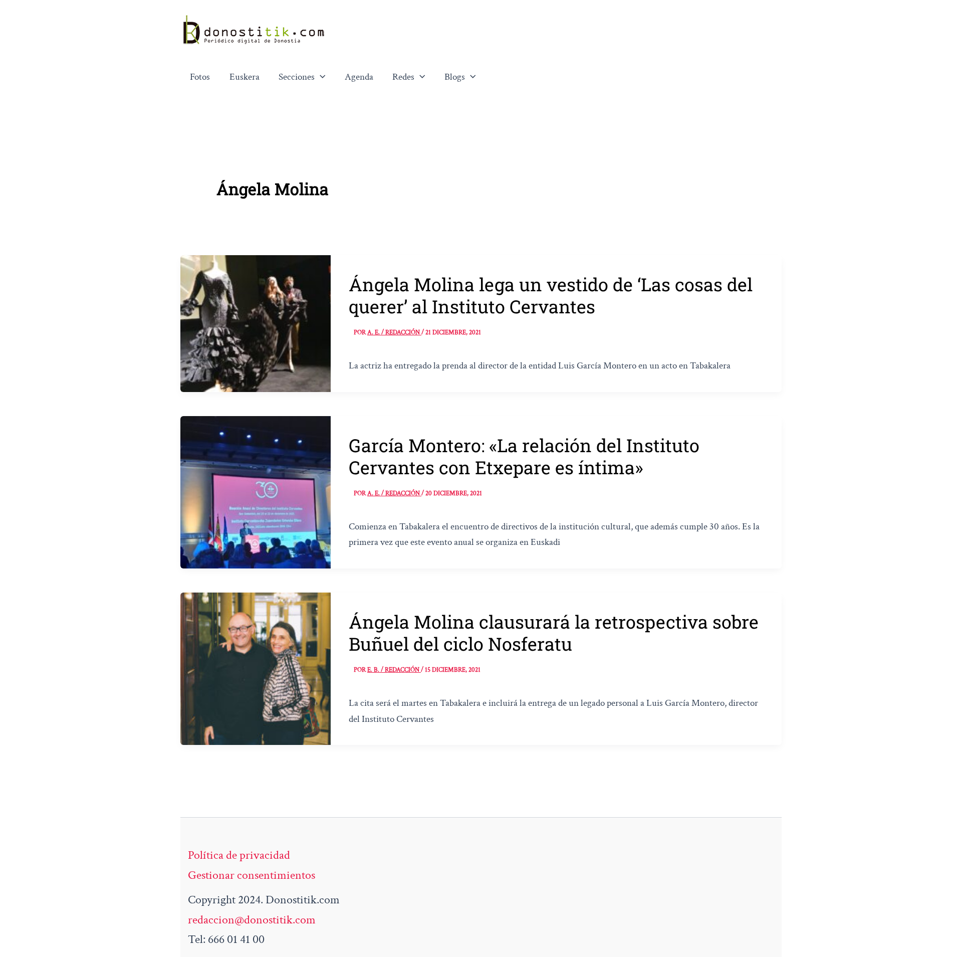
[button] (320, 77)
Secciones (297, 77)
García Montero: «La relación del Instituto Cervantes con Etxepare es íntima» (524, 456)
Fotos (200, 77)
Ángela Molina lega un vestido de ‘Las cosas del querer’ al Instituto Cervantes (551, 295)
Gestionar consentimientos (251, 875)
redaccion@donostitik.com (252, 919)
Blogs (454, 77)
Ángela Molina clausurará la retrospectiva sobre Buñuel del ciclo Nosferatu (554, 633)
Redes (403, 77)
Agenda (359, 77)
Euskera (244, 77)
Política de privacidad (239, 855)
